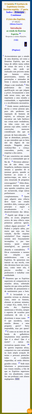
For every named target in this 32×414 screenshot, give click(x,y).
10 (28, 225)
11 (28, 249)
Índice (9, 12)
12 (4, 278)
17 (19, 363)
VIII (16, 40)
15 (6, 331)
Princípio (19, 12)
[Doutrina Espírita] (25, 45)
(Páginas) (16, 50)
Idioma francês (16, 24)
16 (28, 344)
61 (20, 33)
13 (7, 294)
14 (28, 317)
